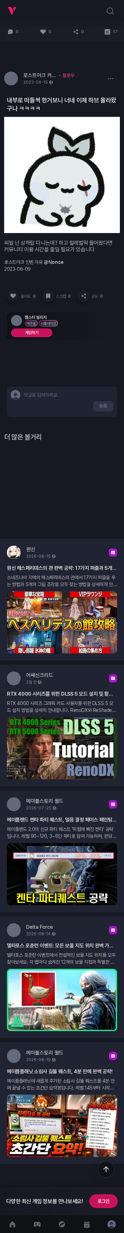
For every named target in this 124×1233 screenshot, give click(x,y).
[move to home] (12, 1224)
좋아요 (28, 296)
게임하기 (31, 332)
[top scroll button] (106, 1169)
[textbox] (42, 394)
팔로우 (68, 75)
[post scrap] (48, 296)
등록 (103, 406)
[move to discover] (62, 1224)
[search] (110, 11)
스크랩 (63, 296)
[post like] (13, 296)
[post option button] (110, 78)
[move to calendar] (86, 1224)
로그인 (103, 1201)
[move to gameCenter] (37, 1224)
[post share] (84, 296)
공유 (97, 296)
